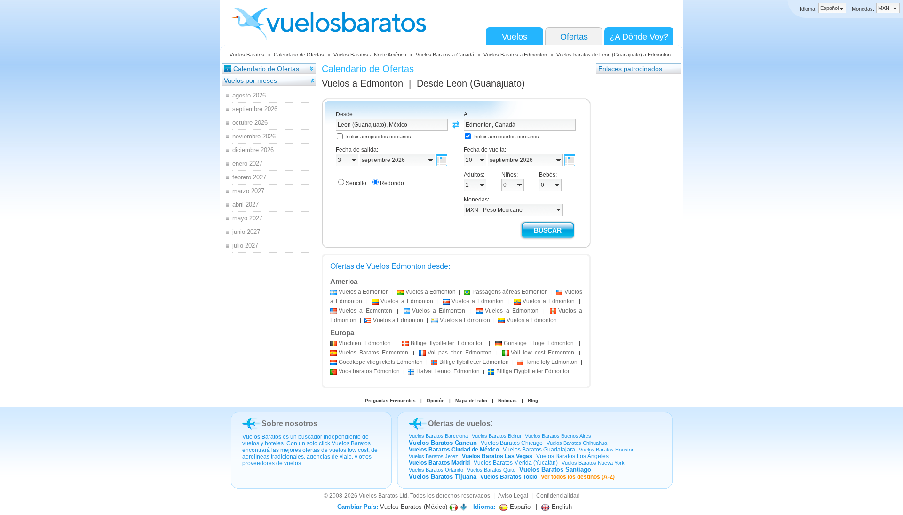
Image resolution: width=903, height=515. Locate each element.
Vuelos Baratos (247, 54)
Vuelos (514, 36)
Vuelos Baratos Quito (491, 470)
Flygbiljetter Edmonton (533, 371)
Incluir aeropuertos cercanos (378, 136)
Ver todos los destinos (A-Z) (578, 477)
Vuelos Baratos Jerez (433, 456)
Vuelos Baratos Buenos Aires (558, 436)
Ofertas (574, 36)
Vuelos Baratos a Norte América (369, 54)
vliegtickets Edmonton (381, 362)
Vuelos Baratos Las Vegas (497, 456)
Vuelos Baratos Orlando (436, 470)
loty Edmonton (551, 362)
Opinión (435, 400)
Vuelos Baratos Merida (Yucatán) (516, 462)
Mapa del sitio (471, 400)
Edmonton (365, 343)
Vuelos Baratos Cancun (443, 442)
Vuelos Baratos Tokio (508, 477)
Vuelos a (362, 83)
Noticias (507, 400)
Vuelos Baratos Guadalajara (539, 449)
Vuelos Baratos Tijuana (442, 476)
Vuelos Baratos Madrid (439, 462)
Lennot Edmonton (448, 371)
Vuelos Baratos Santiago (555, 469)
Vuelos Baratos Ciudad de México (454, 449)
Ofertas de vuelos (459, 423)
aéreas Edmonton (510, 292)
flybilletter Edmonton (447, 343)
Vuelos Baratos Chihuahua (577, 443)
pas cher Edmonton (459, 352)
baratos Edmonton (369, 371)
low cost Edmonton (542, 352)
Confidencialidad (558, 495)
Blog (533, 400)
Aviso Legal (513, 495)
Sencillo (356, 183)
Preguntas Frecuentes (390, 400)
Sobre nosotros (289, 423)
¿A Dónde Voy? (639, 36)
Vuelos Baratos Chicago (512, 443)
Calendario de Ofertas (299, 54)
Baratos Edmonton (373, 352)
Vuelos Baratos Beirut (496, 436)
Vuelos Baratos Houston (606, 449)
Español (520, 506)
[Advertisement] (634, 216)
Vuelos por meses (250, 80)
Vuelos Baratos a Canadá (445, 54)
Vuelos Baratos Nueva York (593, 463)
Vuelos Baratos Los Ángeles (572, 456)
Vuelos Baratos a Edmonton (515, 54)
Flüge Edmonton (539, 343)
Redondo (392, 183)
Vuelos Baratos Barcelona (438, 436)
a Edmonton (364, 292)
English (561, 506)
